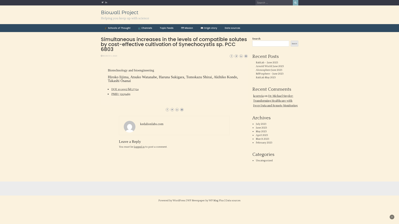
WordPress (179, 200)
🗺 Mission (187, 28)
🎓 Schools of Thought (117, 28)
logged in (139, 146)
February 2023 (264, 142)
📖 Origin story (209, 28)
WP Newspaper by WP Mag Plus (205, 200)
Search (256, 38)
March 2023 (262, 139)
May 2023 (261, 131)
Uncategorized (264, 160)
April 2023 (262, 135)
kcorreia (258, 96)
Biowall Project (119, 12)
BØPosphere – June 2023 (270, 73)
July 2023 (261, 124)
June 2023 (261, 127)
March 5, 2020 (110, 56)
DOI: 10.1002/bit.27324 (125, 89)
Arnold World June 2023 (270, 66)
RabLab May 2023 (266, 77)
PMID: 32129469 (120, 94)
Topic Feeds (166, 28)
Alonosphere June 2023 (269, 70)
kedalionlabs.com (151, 124)
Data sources (232, 28)
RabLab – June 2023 (267, 62)
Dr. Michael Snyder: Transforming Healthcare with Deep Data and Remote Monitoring (275, 100)
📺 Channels (145, 28)
